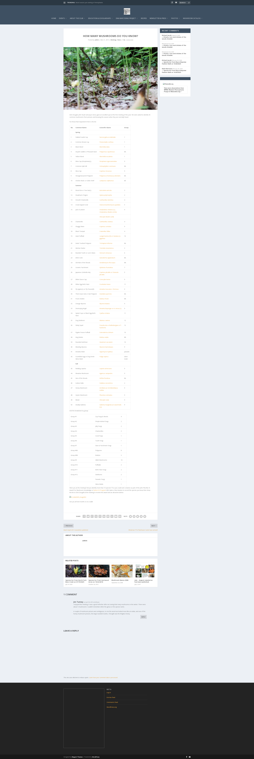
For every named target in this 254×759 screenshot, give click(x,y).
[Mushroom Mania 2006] (122, 571)
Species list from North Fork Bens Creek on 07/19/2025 (75, 581)
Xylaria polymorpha (106, 195)
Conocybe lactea (105, 279)
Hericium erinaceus (106, 253)
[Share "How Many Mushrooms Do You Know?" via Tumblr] (96, 516)
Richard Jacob (166, 35)
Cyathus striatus (105, 313)
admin (97, 40)
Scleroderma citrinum (106, 332)
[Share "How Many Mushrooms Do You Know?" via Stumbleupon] (112, 516)
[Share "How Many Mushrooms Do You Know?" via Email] (116, 516)
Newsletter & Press (158, 18)
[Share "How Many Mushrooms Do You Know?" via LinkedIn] (104, 516)
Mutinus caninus (105, 320)
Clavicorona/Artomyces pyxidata (110, 205)
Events (62, 18)
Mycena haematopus (106, 347)
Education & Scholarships (99, 18)
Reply (143, 617)
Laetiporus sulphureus (107, 181)
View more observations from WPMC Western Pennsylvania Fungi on (174, 89)
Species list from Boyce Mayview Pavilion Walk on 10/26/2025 (174, 63)
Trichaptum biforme (106, 243)
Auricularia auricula (106, 190)
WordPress (95, 757)
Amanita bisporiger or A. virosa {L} (110, 308)
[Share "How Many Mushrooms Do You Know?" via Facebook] (84, 516)
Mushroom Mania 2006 (120, 580)
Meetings (113, 40)
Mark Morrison (167, 69)
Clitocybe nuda (104, 400)
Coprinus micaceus (106, 171)
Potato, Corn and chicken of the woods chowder (174, 38)
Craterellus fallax (105, 231)
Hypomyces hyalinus (106, 352)
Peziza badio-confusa (106, 142)
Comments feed (112, 702)
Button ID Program (99, 490)
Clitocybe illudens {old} (107, 217)
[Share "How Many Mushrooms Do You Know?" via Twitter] (88, 516)
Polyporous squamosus (107, 152)
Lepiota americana (106, 368)
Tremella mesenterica (107, 248)
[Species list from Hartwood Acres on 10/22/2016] (99, 571)
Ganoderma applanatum (107, 258)
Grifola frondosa (105, 378)
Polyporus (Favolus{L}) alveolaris (110, 176)
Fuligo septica (104, 356)
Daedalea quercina (106, 294)
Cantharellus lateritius (106, 200)
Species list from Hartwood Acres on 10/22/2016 (99, 581)
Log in (109, 692)
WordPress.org (112, 707)
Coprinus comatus (105, 226)
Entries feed (111, 697)
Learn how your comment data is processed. (103, 677)
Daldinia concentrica (106, 383)
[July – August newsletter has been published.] (145, 571)
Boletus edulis (104, 337)
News (119, 40)
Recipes (144, 18)
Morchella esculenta (106, 156)
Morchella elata (104, 147)
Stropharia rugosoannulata (108, 161)
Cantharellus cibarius (106, 222)
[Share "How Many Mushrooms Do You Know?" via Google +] (92, 516)
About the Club (76, 18)
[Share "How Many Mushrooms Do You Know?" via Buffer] (108, 516)
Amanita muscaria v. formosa (109, 289)
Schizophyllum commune (108, 166)
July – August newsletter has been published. (144, 581)
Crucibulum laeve (105, 284)
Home (53, 18)
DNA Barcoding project (126, 18)
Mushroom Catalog (192, 18)
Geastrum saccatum (106, 342)
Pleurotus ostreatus (106, 395)
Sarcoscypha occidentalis (108, 137)
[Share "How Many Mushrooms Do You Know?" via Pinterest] (100, 516)
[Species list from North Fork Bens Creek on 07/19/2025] (76, 571)
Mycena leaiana (105, 304)
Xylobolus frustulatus (106, 267)
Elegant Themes (77, 757)
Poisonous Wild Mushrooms (85, 2)
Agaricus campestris (106, 373)
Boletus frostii (104, 299)
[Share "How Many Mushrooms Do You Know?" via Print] (120, 516)
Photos (174, 18)
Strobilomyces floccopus (107, 263)
